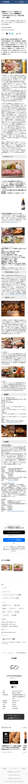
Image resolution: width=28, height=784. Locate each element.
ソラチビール (12, 608)
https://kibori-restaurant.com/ (13, 422)
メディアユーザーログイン (14, 532)
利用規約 (24, 768)
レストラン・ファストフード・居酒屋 (11, 594)
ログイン (17, 1)
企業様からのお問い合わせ (14, 775)
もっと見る (24, 727)
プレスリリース (10, 652)
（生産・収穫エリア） (10, 622)
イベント (4, 587)
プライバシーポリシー (14, 768)
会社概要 (4, 768)
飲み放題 (17, 611)
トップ (3, 652)
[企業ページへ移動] (14, 667)
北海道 (3, 622)
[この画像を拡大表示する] (6, 567)
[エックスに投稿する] (7, 33)
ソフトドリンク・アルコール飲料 (10, 598)
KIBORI (4, 608)
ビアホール (21, 608)
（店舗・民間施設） (13, 626)
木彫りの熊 (16, 605)
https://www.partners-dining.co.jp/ (15, 511)
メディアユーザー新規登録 (14, 540)
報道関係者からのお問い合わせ (14, 771)
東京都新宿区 (4, 624)
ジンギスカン (5, 615)
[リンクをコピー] (19, 33)
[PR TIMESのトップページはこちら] (6, 1)
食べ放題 (14, 615)
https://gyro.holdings (13, 480)
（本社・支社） (12, 624)
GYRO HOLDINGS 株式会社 (14, 676)
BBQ (3, 611)
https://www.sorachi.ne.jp (11, 222)
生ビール (10, 611)
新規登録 (22, 1)
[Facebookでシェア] (9, 33)
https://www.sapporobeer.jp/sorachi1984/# (15, 294)
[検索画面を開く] (26, 2)
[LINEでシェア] (12, 33)
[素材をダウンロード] (17, 33)
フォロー (14, 682)
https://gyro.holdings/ (17, 691)
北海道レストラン (6, 605)
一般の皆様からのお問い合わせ (14, 778)
